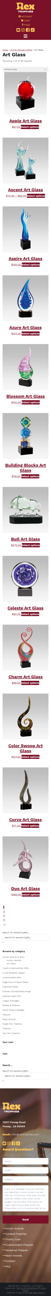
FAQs (26, 25)
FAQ (7, 1266)
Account (26, 16)
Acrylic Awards (14, 960)
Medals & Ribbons (11, 1005)
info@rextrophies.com (25, 1134)
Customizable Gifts (12, 977)
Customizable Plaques (19, 1244)
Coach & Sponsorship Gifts (16, 968)
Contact (10, 1260)
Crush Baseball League (14, 973)
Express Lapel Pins (12, 996)
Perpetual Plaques (16, 1250)
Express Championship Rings (17, 991)
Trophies (7, 1028)
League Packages (11, 1001)
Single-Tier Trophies (12, 1024)
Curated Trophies (15, 1233)
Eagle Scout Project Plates (15, 982)
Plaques (6, 1014)
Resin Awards (9, 1019)
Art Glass (11, 963)
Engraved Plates (10, 987)
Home (5, 50)
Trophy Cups (13, 1239)
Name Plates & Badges (13, 1010)
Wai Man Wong (37, 1292)
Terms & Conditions (27, 1288)
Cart (26, 20)
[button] (25, 36)
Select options (30, 126)
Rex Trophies (26, 7)
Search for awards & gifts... (16, 932)
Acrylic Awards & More (21, 50)
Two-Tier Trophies (11, 1033)
